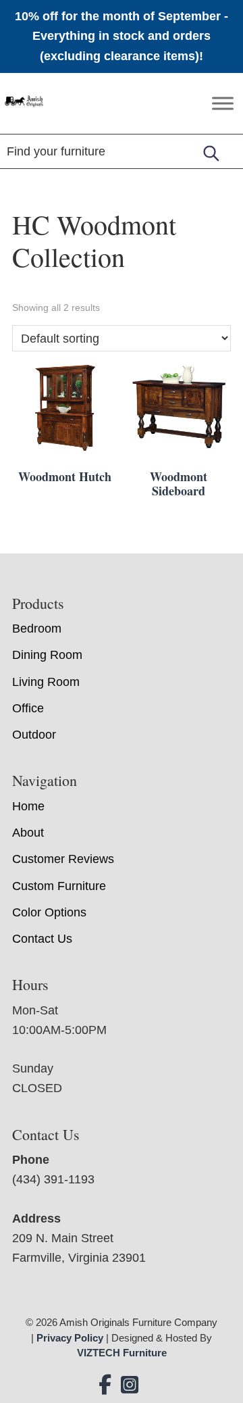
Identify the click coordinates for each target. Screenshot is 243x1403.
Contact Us (42, 938)
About (28, 832)
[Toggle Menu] (223, 103)
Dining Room (47, 655)
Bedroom (36, 628)
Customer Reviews (63, 859)
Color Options (49, 912)
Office (28, 708)
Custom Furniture (59, 886)
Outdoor (34, 734)
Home (28, 806)
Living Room (46, 682)
